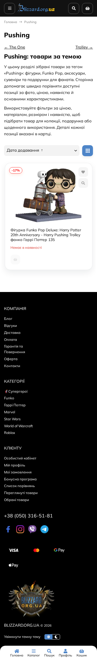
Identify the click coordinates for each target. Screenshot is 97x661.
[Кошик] (87, 8)
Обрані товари (16, 500)
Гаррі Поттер (15, 405)
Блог (8, 318)
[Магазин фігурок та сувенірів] (36, 11)
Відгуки (10, 325)
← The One (14, 47)
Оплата (10, 339)
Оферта (11, 359)
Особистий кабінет (20, 458)
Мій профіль (14, 465)
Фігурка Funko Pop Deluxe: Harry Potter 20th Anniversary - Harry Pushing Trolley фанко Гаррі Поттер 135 (46, 235)
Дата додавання (23, 150)
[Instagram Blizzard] (20, 532)
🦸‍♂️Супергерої (15, 391)
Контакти (12, 366)
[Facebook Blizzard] (8, 532)
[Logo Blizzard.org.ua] (31, 618)
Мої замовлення (18, 472)
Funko (9, 398)
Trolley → (84, 47)
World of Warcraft (18, 426)
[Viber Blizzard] (32, 532)
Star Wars (12, 419)
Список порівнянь (19, 486)
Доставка (12, 332)
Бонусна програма (20, 479)
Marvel (9, 412)
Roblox (9, 432)
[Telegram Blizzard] (44, 532)
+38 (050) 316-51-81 (28, 516)
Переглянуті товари (21, 493)
